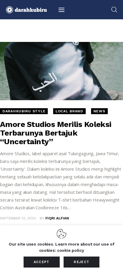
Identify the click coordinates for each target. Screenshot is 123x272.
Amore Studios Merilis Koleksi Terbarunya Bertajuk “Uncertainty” (55, 133)
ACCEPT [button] (42, 262)
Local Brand (69, 111)
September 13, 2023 (18, 218)
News (99, 111)
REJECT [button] (81, 262)
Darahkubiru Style (23, 111)
